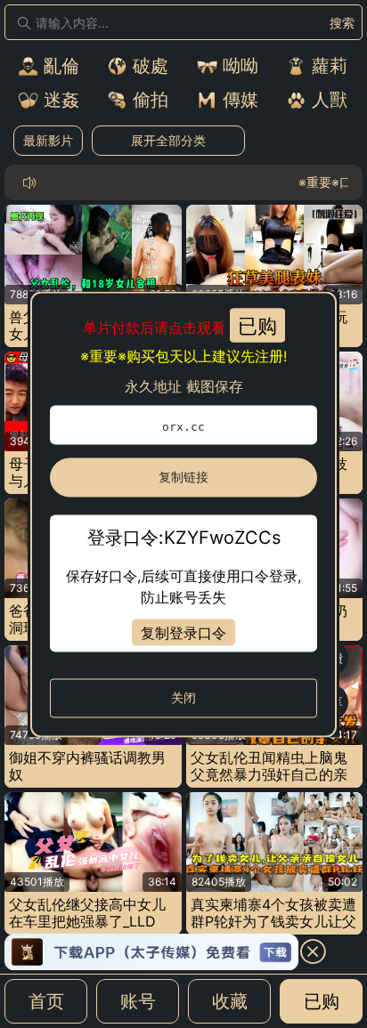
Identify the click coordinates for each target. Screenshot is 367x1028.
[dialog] (183, 514)
